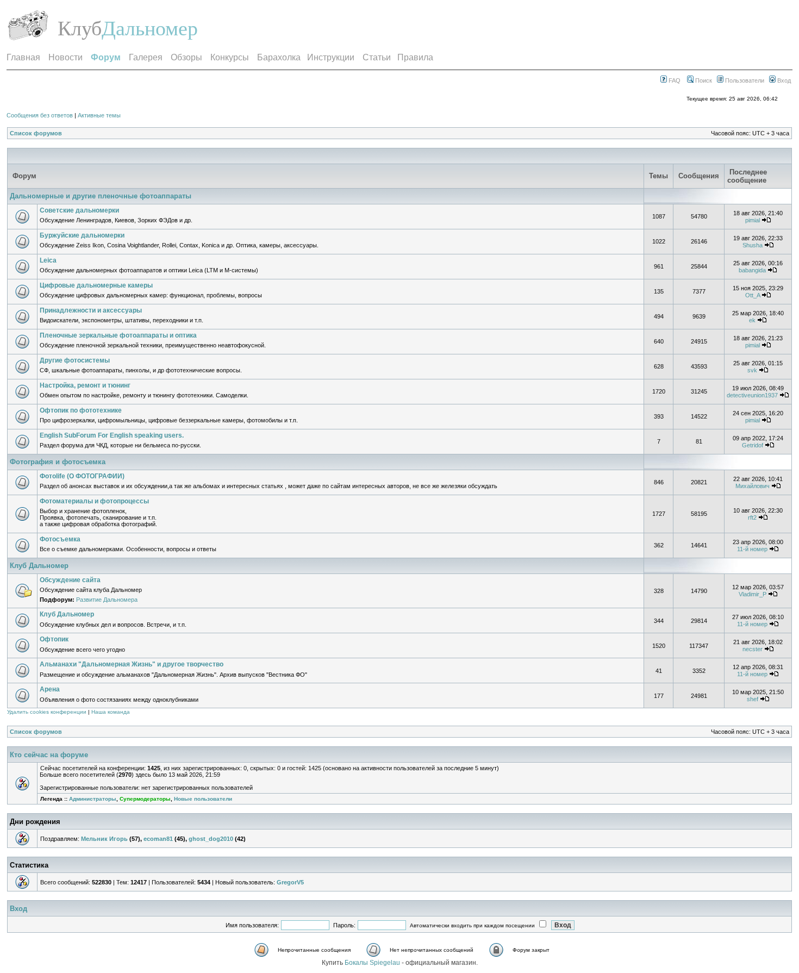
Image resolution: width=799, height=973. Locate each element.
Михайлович (752, 486)
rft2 (752, 517)
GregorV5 (290, 882)
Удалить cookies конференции (46, 712)
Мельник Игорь (104, 838)
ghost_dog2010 (211, 838)
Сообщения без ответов (40, 115)
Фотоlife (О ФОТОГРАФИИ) (82, 476)
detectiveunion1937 (752, 395)
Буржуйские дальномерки (82, 235)
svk (752, 370)
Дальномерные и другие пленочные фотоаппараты (100, 196)
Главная (23, 57)
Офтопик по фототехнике (81, 410)
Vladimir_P (752, 594)
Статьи (377, 57)
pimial (752, 220)
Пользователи (743, 80)
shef (752, 699)
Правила (415, 57)
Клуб (80, 28)
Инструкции (330, 57)
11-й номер (752, 549)
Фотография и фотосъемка (57, 462)
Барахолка (279, 57)
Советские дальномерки (79, 210)
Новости (65, 57)
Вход (783, 80)
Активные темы (99, 115)
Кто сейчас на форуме (49, 755)
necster (752, 649)
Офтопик (54, 639)
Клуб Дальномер (39, 566)
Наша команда (110, 712)
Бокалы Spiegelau (373, 962)
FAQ (674, 80)
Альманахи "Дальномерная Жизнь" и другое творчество (131, 664)
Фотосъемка (60, 539)
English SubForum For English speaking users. (112, 435)
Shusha (752, 245)
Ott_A (752, 295)
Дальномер (150, 28)
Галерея (146, 57)
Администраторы (92, 799)
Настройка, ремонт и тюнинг (85, 385)
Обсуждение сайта (70, 580)
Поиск (703, 80)
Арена (50, 689)
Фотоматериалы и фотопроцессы (94, 501)
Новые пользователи (203, 799)
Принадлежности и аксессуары (91, 310)
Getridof (752, 445)
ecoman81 (158, 838)
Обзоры (186, 57)
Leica (48, 260)
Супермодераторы (145, 799)
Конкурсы (229, 57)
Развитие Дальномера (107, 599)
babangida (752, 270)
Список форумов (36, 133)
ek (752, 320)
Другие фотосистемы (75, 360)
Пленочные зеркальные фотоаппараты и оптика (118, 335)
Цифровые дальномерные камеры (96, 285)
